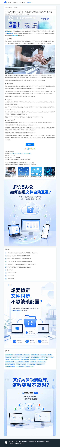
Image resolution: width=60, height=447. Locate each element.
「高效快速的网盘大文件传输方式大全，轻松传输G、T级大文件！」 (22, 252)
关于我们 (11, 443)
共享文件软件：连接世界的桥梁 (10, 176)
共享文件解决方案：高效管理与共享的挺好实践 (49, 176)
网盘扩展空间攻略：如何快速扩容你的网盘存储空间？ (19, 261)
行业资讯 (16, 7)
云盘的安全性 (10, 275)
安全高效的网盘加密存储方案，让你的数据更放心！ (19, 258)
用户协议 (17, 443)
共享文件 (12, 153)
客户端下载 (22, 2)
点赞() (30, 144)
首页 (6, 7)
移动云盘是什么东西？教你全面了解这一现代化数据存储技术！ (23, 164)
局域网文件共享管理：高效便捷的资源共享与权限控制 (21, 162)
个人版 (9, 2)
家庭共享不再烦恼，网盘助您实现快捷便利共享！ (18, 255)
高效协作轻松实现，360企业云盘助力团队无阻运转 (19, 267)
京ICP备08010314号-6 (43, 441)
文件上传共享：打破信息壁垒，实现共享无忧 (23, 176)
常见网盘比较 (11, 278)
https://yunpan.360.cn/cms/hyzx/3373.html (20, 159)
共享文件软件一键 (26, 153)
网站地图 (22, 443)
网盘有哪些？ (10, 270)
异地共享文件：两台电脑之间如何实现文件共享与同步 (36, 176)
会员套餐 (15, 2)
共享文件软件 (8, 31)
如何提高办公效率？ (12, 272)
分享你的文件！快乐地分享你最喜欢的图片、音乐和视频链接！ (21, 264)
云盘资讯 (29, 2)
